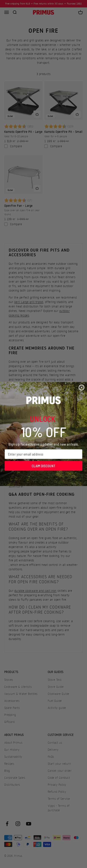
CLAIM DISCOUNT (43, 466)
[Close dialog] (81, 387)
